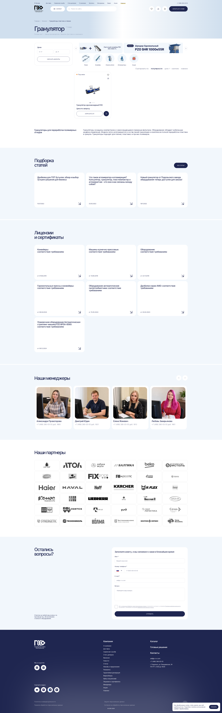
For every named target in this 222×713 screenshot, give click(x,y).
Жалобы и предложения (111, 667)
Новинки (123, 3)
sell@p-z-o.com (155, 658)
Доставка (48, 3)
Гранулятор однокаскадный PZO (89, 105)
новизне (184, 69)
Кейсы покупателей (109, 679)
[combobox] (119, 570)
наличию (175, 69)
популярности (156, 69)
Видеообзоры (107, 676)
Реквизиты (106, 670)
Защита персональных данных (114, 702)
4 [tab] (93, 102)
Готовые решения (158, 647)
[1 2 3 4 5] (92, 76)
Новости (106, 661)
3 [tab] (92, 102)
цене (166, 69)
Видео (109, 3)
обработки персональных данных (146, 607)
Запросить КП (89, 113)
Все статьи (180, 165)
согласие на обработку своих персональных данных (134, 606)
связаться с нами (178, 9)
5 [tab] (94, 102)
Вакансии (106, 658)
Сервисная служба (59, 3)
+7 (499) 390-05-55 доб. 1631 (87, 424)
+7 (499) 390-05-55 (182, 3)
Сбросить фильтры (53, 59)
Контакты (91, 3)
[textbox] (117, 570)
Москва (38, 3)
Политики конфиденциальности (172, 606)
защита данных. (184, 708)
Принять (214, 707)
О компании (82, 3)
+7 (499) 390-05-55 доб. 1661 (163, 424)
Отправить (149, 614)
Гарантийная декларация (111, 673)
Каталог (154, 641)
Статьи (105, 664)
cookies (176, 708)
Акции (115, 3)
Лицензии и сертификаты (111, 681)
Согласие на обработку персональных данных (119, 705)
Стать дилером (72, 3)
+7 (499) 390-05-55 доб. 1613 (125, 424)
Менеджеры (100, 3)
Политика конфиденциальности (45, 702)
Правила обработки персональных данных (48, 705)
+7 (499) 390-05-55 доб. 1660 (49, 424)
